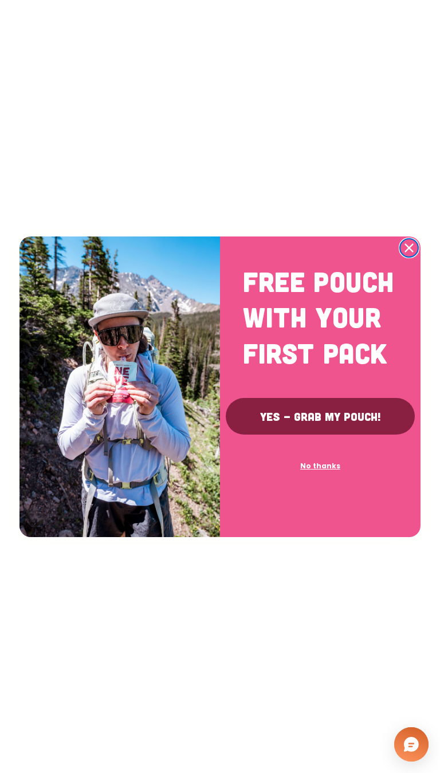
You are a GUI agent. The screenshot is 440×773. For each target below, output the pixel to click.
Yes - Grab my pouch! (320, 416)
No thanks (320, 466)
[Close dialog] (409, 248)
